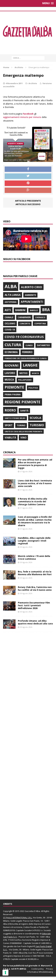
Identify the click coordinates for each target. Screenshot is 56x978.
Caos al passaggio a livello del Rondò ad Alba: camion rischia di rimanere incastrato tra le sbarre (35, 521)
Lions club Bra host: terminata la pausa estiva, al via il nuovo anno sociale (35, 483)
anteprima (10, 302)
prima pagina (13, 394)
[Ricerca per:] (28, 57)
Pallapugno (25, 380)
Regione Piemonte (22, 401)
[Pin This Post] (28, 183)
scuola (35, 418)
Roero (10, 410)
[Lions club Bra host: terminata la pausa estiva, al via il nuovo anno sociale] (9, 486)
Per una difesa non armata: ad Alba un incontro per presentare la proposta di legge (35, 464)
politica (33, 387)
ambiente (30, 295)
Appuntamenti (32, 302)
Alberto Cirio (31, 287)
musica (9, 379)
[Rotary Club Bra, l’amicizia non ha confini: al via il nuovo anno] (9, 593)
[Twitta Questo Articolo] (28, 176)
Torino (21, 425)
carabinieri (24, 317)
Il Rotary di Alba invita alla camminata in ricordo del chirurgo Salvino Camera (32, 501)
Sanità (24, 410)
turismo (37, 425)
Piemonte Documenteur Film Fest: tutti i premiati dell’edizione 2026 (34, 605)
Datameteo (43, 345)
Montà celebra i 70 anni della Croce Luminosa (34, 557)
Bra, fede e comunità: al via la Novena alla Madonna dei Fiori (34, 573)
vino (23, 437)
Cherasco (40, 317)
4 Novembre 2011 (14, 83)
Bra (46, 309)
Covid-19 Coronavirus (24, 337)
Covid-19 (10, 329)
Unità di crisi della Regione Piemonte (23, 431)
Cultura (13, 344)
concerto (25, 323)
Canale (9, 317)
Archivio (32, 83)
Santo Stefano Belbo (15, 418)
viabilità (10, 437)
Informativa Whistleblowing (40, 971)
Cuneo (29, 345)
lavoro (10, 373)
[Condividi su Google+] (28, 190)
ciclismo (10, 323)
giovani (12, 365)
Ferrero (27, 352)
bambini (20, 310)
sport (8, 425)
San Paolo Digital (25, 946)
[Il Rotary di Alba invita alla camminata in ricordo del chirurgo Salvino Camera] (9, 504)
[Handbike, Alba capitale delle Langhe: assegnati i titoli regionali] (9, 543)
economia (11, 352)
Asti (8, 310)
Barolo (34, 310)
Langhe (30, 365)
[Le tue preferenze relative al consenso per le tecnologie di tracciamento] (5, 973)
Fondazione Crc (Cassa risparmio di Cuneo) (26, 358)
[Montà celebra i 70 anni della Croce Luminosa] (9, 562)
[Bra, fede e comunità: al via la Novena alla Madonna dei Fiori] (9, 577)
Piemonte (14, 387)
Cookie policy (37, 968)
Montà (35, 373)
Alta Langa (13, 295)
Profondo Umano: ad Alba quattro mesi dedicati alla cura (35, 622)
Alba (11, 286)
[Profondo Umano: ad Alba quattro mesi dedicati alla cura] (9, 626)
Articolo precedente (28, 200)
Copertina (40, 323)
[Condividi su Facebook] (28, 169)
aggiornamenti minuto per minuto (22, 117)
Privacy (49, 968)
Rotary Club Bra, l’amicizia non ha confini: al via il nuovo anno (35, 588)
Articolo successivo (28, 204)
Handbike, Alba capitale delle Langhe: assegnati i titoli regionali (34, 540)
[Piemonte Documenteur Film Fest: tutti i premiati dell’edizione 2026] (9, 608)
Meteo (23, 373)
